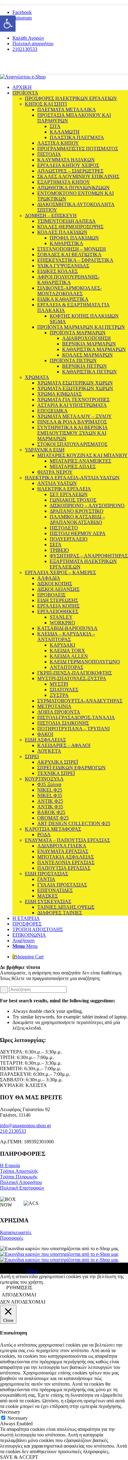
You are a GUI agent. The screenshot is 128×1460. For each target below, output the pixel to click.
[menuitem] (70, 38)
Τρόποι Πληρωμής (18, 1176)
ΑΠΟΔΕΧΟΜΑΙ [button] (19, 1294)
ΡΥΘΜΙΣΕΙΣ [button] (19, 1287)
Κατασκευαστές (15, 1232)
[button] (8, 23)
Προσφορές (11, 1238)
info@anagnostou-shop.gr (25, 1125)
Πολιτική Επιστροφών (22, 1187)
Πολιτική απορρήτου (32, 43)
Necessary (17, 1418)
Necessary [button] (10, 1411)
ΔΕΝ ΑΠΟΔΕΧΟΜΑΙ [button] (22, 1301)
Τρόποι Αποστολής (19, 1171)
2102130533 (24, 49)
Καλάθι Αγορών (28, 38)
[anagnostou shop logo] (23, 76)
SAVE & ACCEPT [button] (19, 1457)
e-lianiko (44, 65)
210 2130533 (13, 1131)
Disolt (32, 1270)
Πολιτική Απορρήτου (21, 1182)
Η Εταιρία (10, 1165)
